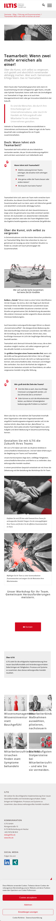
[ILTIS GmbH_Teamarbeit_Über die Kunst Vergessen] (28, 274)
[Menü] (48, 5)
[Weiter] (48, 725)
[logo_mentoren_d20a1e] (23, 5)
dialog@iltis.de (9, 835)
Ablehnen (28, 905)
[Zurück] (8, 725)
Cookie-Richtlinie (19, 918)
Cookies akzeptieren (28, 897)
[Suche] (42, 5)
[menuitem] (42, 5)
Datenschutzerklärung (34, 918)
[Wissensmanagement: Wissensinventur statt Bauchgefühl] (15, 703)
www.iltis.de (8, 837)
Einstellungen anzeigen (28, 912)
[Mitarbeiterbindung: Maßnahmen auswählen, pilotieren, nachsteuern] (40, 703)
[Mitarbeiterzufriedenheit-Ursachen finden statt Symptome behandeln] (15, 741)
